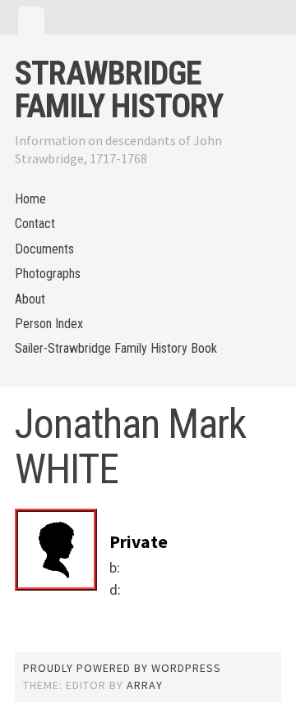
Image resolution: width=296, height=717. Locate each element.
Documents (44, 249)
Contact (35, 223)
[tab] (31, 20)
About (30, 299)
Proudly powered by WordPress (122, 667)
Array (145, 685)
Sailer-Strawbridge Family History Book (116, 348)
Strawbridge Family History (119, 90)
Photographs (48, 273)
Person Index (49, 323)
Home (30, 199)
